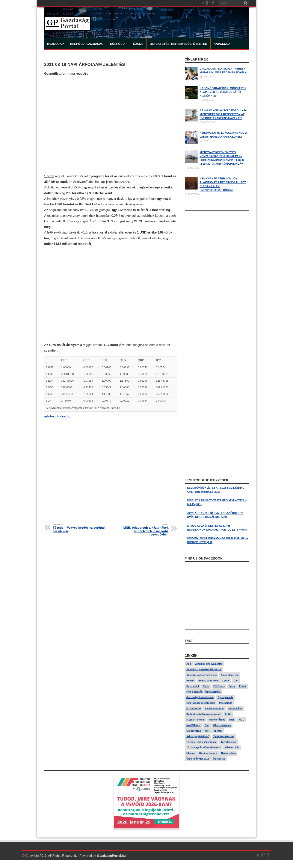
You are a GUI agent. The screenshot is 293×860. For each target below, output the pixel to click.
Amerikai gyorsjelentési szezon (204, 669)
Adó (188, 664)
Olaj (207, 725)
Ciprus (226, 680)
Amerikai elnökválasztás (208, 664)
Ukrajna (190, 753)
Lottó (228, 714)
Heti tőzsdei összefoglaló (200, 703)
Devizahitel (192, 686)
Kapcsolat (223, 44)
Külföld (117, 44)
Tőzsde (137, 44)
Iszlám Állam (193, 708)
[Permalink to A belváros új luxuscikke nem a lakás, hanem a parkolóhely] (191, 142)
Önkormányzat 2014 (197, 758)
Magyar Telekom (195, 719)
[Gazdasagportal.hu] (67, 28)
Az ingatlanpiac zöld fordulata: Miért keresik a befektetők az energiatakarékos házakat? (224, 114)
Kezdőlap (55, 44)
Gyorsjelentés (225, 697)
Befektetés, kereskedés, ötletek (178, 44)
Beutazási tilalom (208, 680)
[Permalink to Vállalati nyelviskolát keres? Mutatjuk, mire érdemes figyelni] (191, 78)
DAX (236, 680)
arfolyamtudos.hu (57, 416)
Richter (218, 731)
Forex (232, 686)
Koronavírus (235, 708)
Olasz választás (222, 725)
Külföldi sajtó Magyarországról (203, 714)
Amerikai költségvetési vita (201, 675)
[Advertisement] (110, 125)
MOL (241, 719)
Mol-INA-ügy (193, 725)
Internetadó (225, 703)
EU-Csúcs (219, 686)
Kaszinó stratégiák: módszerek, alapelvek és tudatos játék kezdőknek (223, 92)
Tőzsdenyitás (228, 742)
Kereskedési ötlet (214, 708)
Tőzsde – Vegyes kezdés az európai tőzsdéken (79, 528)
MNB (232, 719)
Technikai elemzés (223, 736)
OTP (207, 731)
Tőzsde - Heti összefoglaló (201, 742)
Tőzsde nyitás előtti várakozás (203, 747)
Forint (242, 686)
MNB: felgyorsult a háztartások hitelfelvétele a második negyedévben (146, 529)
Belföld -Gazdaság (87, 44)
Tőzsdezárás (232, 747)
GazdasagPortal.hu (111, 855)
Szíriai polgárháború (197, 736)
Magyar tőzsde (217, 719)
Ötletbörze (219, 758)
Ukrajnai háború (208, 753)
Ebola (206, 686)
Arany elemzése (230, 675)
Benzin (190, 680)
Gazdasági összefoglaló (200, 697)
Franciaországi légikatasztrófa (203, 691)
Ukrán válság (228, 753)
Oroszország (193, 731)
